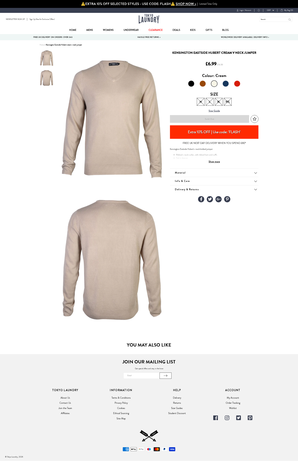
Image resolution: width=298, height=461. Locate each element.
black (191, 83)
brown (202, 83)
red (237, 83)
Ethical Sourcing (121, 413)
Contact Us (65, 403)
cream (214, 83)
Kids (193, 30)
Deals (176, 30)
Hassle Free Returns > (149, 37)
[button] (254, 119)
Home (72, 30)
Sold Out (209, 119)
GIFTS (208, 30)
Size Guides (177, 408)
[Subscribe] (166, 376)
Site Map (121, 418)
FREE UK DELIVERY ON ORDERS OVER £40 (52, 37)
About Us (65, 398)
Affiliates (65, 413)
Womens (108, 30)
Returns (177, 403)
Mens (89, 30)
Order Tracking (233, 403)
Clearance (156, 30)
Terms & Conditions (121, 398)
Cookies (121, 408)
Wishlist (233, 408)
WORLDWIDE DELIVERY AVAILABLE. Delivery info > (245, 37)
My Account (233, 398)
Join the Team (65, 408)
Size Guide (214, 111)
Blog (225, 30)
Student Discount (177, 413)
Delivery (177, 398)
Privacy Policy (121, 403)
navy (225, 83)
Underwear (131, 30)
